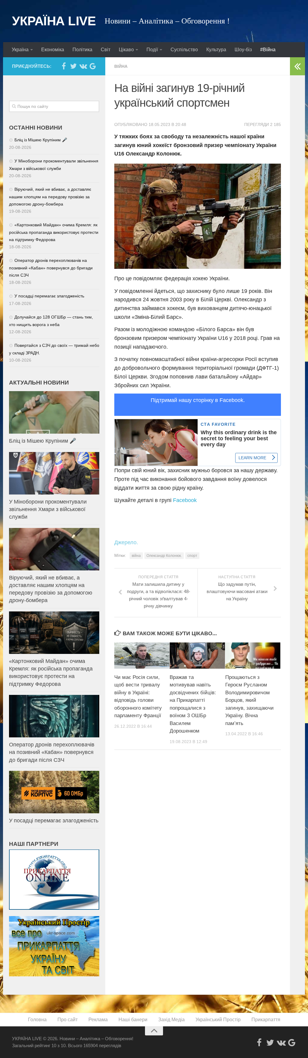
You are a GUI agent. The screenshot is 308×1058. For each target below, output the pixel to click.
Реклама (98, 1019)
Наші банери (133, 1019)
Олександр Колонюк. (164, 556)
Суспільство (184, 49)
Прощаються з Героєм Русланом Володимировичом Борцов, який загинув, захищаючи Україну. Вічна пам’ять (249, 700)
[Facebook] (63, 66)
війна (136, 556)
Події (152, 49)
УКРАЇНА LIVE (54, 21)
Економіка (52, 49)
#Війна (268, 49)
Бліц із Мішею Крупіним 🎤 (40, 139)
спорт (192, 556)
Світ (105, 49)
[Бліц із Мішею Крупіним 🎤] (54, 412)
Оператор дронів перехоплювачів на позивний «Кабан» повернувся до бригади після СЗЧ (51, 268)
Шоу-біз (243, 49)
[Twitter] (73, 66)
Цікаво (126, 49)
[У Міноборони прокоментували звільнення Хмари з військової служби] (54, 473)
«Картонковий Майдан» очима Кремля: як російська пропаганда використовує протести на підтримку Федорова (53, 232)
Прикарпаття (265, 1019)
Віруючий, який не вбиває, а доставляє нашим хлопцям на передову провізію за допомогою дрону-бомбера (50, 196)
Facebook (185, 500)
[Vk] (83, 66)
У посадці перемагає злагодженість (49, 296)
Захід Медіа (171, 1019)
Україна (20, 49)
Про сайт (67, 1019)
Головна (37, 1019)
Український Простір (218, 1019)
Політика (82, 49)
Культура (216, 49)
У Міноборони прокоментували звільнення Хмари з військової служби (48, 509)
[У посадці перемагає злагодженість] (54, 792)
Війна (121, 66)
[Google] (92, 66)
